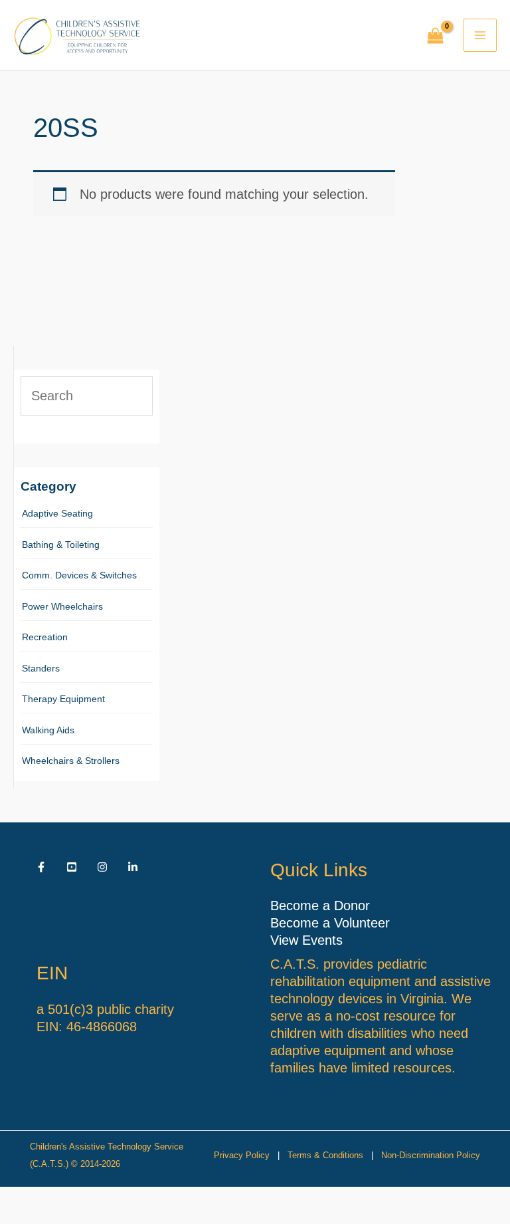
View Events (306, 940)
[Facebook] (41, 867)
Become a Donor (320, 905)
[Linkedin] (133, 867)
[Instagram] (102, 867)
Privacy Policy (242, 1155)
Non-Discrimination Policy (430, 1155)
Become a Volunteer (330, 923)
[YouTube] (71, 867)
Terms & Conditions (325, 1155)
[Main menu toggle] (480, 35)
